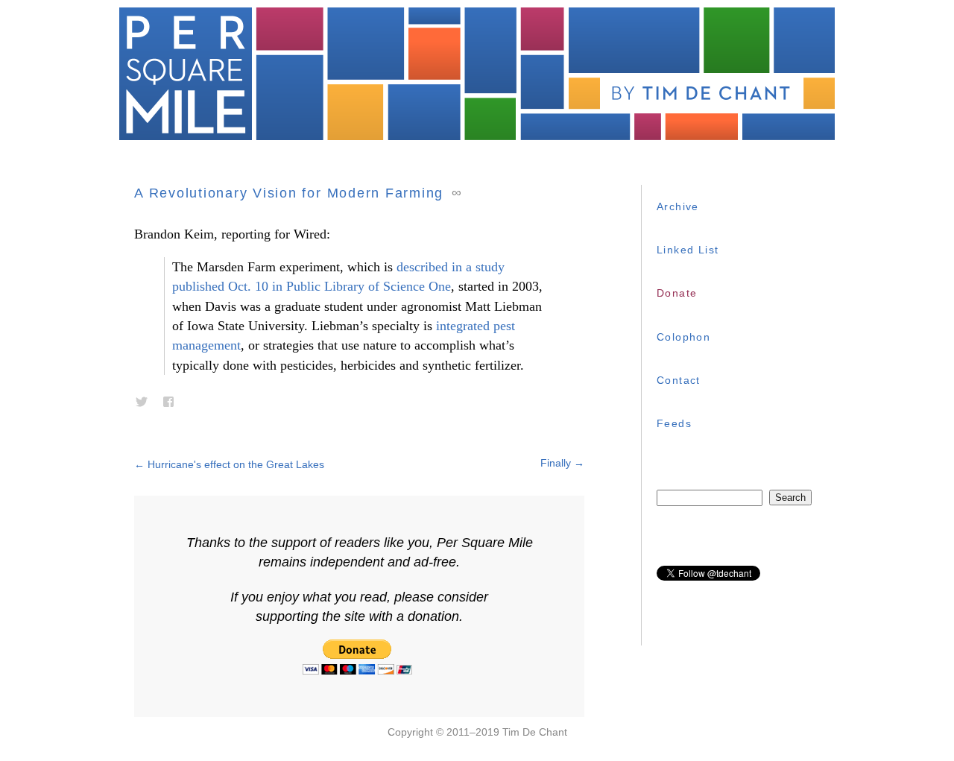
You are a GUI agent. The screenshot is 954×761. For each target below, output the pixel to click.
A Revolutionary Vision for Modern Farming (288, 193)
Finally (562, 463)
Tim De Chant (534, 732)
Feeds (674, 423)
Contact (679, 380)
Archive (678, 206)
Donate (677, 293)
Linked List (687, 250)
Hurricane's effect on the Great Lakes (229, 464)
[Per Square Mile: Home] (477, 73)
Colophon (683, 337)
